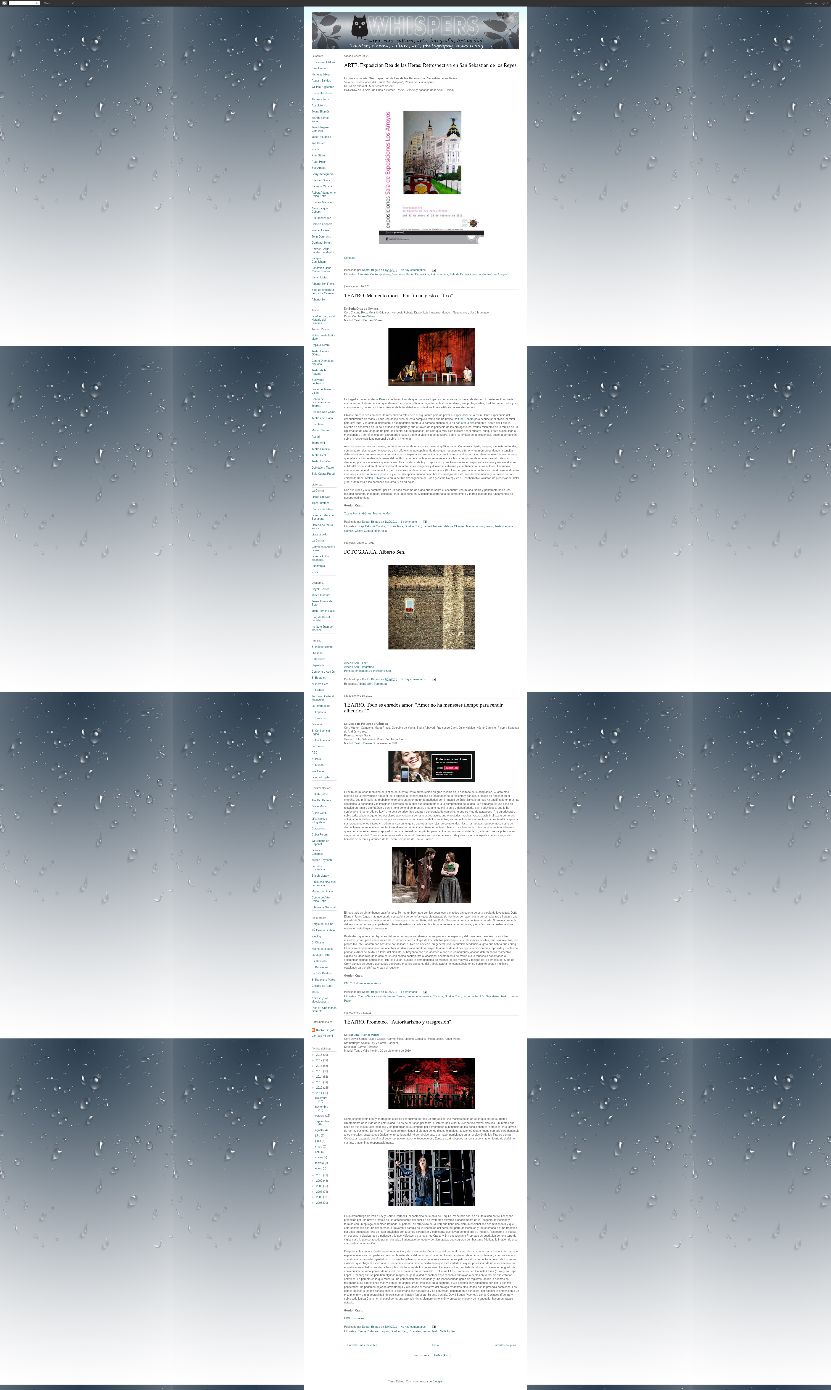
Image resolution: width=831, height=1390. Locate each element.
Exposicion (422, 274)
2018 (319, 1054)
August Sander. (321, 80)
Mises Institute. (321, 595)
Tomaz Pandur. (321, 329)
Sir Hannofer (319, 961)
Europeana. (319, 828)
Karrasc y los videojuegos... (320, 999)
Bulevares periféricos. (318, 381)
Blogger (437, 1381)
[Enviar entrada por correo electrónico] (433, 270)
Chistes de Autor (322, 985)
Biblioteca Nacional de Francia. (324, 883)
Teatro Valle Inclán (443, 1331)
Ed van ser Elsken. (324, 62)
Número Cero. (320, 684)
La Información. (321, 705)
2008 (319, 1186)
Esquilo (353, 1034)
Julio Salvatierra (489, 996)
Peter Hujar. (319, 161)
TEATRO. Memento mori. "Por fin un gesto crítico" (398, 295)
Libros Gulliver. (321, 496)
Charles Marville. (322, 202)
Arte (360, 274)
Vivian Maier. (320, 277)
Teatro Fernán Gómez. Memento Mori (367, 513)
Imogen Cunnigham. (319, 260)
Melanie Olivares (453, 526)
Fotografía (380, 683)
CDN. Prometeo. (354, 1318)
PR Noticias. (319, 718)
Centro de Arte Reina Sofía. (321, 899)
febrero (320, 1163)
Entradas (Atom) (441, 1355)
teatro (489, 526)
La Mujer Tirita (321, 954)
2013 (319, 1082)
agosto (319, 1130)
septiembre (322, 1121)
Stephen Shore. (321, 180)
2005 (319, 1202)
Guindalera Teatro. (323, 467)
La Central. (318, 490)
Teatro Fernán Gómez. (320, 353)
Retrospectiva (439, 274)
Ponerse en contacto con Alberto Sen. (368, 670)
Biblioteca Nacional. (324, 907)
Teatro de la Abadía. (319, 372)
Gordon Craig (413, 526)
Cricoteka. (318, 424)
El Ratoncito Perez (323, 979)
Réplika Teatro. (321, 345)
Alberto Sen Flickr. (323, 283)
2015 (319, 1071)
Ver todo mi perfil (322, 1035)
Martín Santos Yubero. (320, 119)
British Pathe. (320, 794)
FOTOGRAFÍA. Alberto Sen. (374, 552)
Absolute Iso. (320, 105)
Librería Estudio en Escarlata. (323, 517)
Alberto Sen (365, 683)
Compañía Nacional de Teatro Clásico (381, 996)
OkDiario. (317, 653)
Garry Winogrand (322, 174)
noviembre (321, 1106)
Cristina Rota (395, 526)
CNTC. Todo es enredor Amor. (363, 983)
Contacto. (350, 257)
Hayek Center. (320, 589)
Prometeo (415, 1331)
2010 (319, 1175)
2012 (319, 1087)
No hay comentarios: (414, 270)
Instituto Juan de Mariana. (322, 628)
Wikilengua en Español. (320, 842)
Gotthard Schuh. (322, 242)
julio (318, 1135)
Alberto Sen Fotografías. (359, 666)
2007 (319, 1191)
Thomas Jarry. (321, 99)
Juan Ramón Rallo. (323, 610)
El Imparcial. (319, 712)
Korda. (316, 149)
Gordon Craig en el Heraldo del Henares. (323, 320)
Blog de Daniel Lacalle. (321, 618)
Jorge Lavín (470, 996)
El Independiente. (322, 646)
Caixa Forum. (320, 834)
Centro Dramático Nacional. (322, 362)
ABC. (315, 752)
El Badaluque (320, 967)
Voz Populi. (319, 771)
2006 (319, 1197)
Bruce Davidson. (322, 93)
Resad (316, 436)
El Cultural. (318, 690)
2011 (319, 1093)
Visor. (315, 572)
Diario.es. (318, 724)
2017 (319, 1060)
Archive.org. (319, 812)
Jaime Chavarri (432, 526)
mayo (319, 1146)
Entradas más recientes (362, 1345)
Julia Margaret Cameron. (320, 129)
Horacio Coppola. (322, 224)
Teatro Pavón (363, 743)
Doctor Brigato (325, 1030)
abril (318, 1152)
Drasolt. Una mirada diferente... (324, 1009)
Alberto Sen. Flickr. (356, 663)
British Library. (321, 875)
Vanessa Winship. (323, 186)
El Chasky (318, 942)
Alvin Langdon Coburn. (320, 210)
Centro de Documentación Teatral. (321, 402)
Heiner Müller (370, 1034)
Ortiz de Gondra (463, 419)
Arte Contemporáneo (377, 274)
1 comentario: (410, 521)
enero (319, 1168)
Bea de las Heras (402, 274)
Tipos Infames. (321, 503)
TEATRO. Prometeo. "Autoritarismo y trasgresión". (398, 1022)
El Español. (319, 677)
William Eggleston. (323, 86)
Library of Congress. (318, 852)
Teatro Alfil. (319, 442)
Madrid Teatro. (321, 430)
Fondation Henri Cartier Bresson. (322, 269)
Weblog (316, 936)
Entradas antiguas (504, 1345)
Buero (383, 399)
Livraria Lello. (320, 534)
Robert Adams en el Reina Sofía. (324, 194)
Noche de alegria (322, 948)
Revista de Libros (322, 509)
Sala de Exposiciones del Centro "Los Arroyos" (479, 274)
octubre (320, 1115)
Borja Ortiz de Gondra (371, 526)
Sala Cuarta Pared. (323, 473)
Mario (315, 992)
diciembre (321, 1097)
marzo (319, 1157)
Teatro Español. (321, 461)
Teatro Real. (319, 455)
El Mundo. (318, 765)
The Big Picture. (322, 800)
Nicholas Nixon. (321, 74)
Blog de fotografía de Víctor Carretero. (324, 291)
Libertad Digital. (321, 777)
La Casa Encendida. (319, 868)
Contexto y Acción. (323, 671)
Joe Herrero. (319, 143)
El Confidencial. (321, 740)
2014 (319, 1076)
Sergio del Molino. (323, 924)
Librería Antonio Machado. (321, 558)
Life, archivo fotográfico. (319, 820)
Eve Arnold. (319, 167)
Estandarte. (319, 659)
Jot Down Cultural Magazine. (323, 698)
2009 (319, 1180)
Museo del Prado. (323, 891)
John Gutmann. (321, 236)
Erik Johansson (321, 218)
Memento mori (475, 526)
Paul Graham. (320, 68)
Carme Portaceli (368, 1331)
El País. (317, 758)
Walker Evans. (321, 230)
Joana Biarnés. (321, 111)
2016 (319, 1065)
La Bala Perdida (322, 973)
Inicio (435, 1345)
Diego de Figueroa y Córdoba (425, 996)
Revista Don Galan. (324, 411)
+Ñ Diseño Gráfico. (324, 930)
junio (318, 1141)
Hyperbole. (318, 665)
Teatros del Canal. (323, 418)
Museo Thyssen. (322, 859)
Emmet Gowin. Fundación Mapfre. (323, 250)
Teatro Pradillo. (321, 449)
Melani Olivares (375, 478)
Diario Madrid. (320, 806)
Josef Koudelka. (322, 136)
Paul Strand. (319, 155)
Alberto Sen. (319, 299)
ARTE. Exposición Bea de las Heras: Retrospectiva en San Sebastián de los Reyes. (431, 65)
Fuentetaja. (319, 565)
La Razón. (318, 746)
